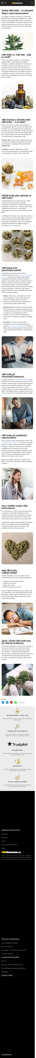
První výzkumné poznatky (17, 326)
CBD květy (11, 225)
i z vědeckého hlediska (22, 379)
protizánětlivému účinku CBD (11, 442)
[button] (32, 3)
